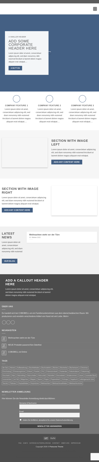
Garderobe (63, 371)
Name (40, 379)
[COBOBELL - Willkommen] (49, 9)
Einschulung (7, 371)
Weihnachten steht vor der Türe (44, 235)
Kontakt (56, 443)
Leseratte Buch (90, 375)
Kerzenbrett (61, 375)
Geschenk (6, 375)
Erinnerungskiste (19, 371)
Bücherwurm (74, 368)
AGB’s (25, 443)
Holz (13, 375)
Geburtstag (85, 371)
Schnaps (65, 379)
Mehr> (66, 316)
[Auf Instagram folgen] (4, 322)
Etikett (29, 371)
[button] (3, 9)
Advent (12, 368)
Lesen (81, 375)
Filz (43, 371)
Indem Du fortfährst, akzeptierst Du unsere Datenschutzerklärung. (48, 420)
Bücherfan (63, 368)
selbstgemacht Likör (87, 379)
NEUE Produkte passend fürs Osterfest (24, 345)
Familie (36, 371)
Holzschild (42, 375)
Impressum (76, 443)
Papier (46, 379)
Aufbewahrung (22, 368)
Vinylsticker (35, 383)
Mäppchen (24, 379)
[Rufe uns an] (13, 322)
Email (21, 411)
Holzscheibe (31, 375)
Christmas (84, 368)
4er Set (5, 368)
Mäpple (32, 379)
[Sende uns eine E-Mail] (8, 322)
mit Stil (16, 379)
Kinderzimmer (72, 375)
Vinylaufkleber (23, 383)
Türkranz (13, 383)
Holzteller (51, 375)
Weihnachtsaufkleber (59, 383)
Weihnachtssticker (75, 383)
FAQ (19, 443)
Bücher (55, 368)
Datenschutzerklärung (40, 443)
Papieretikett (55, 379)
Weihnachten (45, 383)
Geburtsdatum (74, 371)
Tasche (5, 383)
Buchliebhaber (34, 368)
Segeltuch (74, 379)
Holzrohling (21, 375)
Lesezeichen (7, 379)
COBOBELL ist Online (17, 352)
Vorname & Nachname (28, 403)
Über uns (65, 443)
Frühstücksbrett (51, 371)
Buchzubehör (46, 368)
